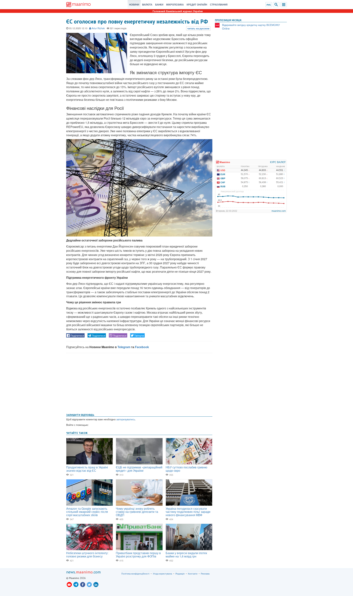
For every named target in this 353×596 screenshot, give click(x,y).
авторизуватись (125, 419)
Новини (134, 4)
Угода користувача (162, 573)
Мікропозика (175, 4)
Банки (159, 4)
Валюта (147, 4)
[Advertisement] (139, 382)
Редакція (180, 573)
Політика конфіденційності (135, 573)
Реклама (205, 573)
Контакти (192, 573)
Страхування (218, 4)
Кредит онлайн (197, 4)
